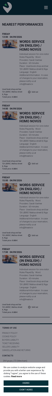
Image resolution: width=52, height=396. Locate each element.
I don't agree (26, 390)
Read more (16, 376)
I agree (26, 383)
